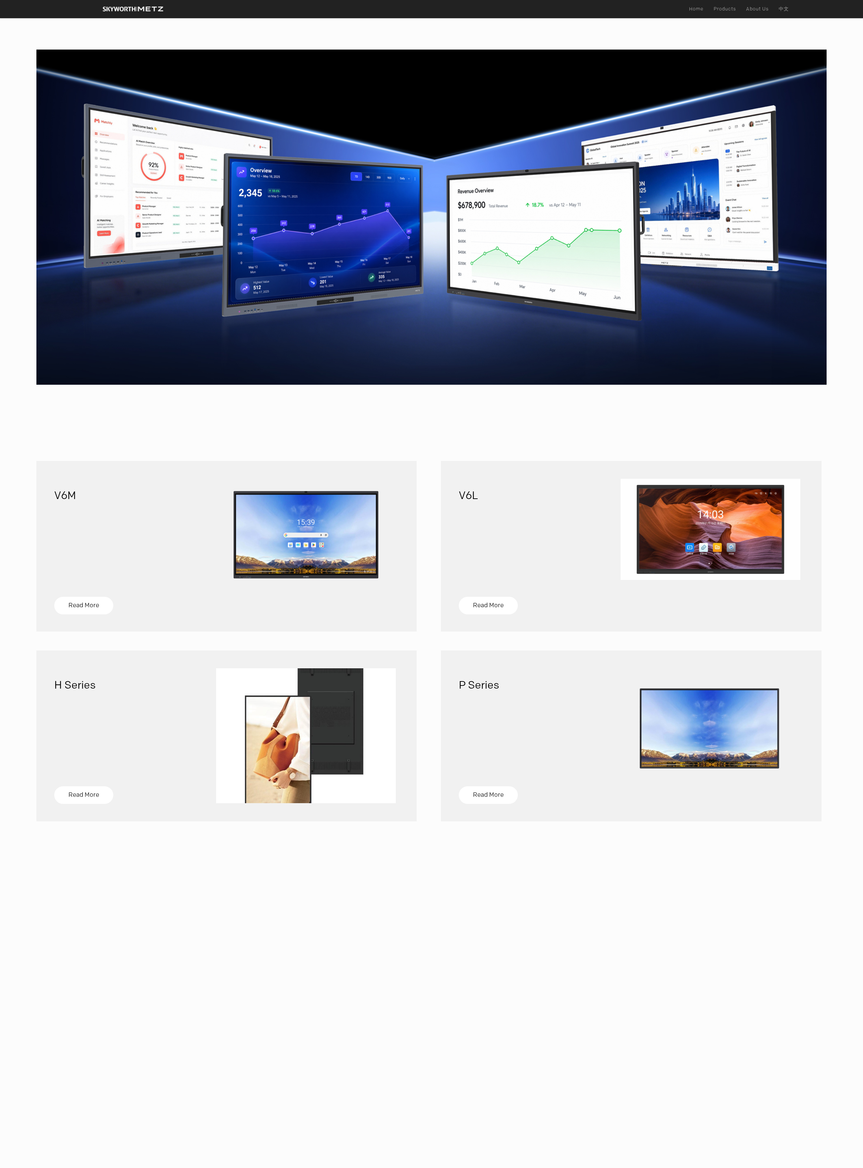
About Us (757, 9)
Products (725, 9)
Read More (83, 605)
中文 (784, 9)
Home (696, 9)
